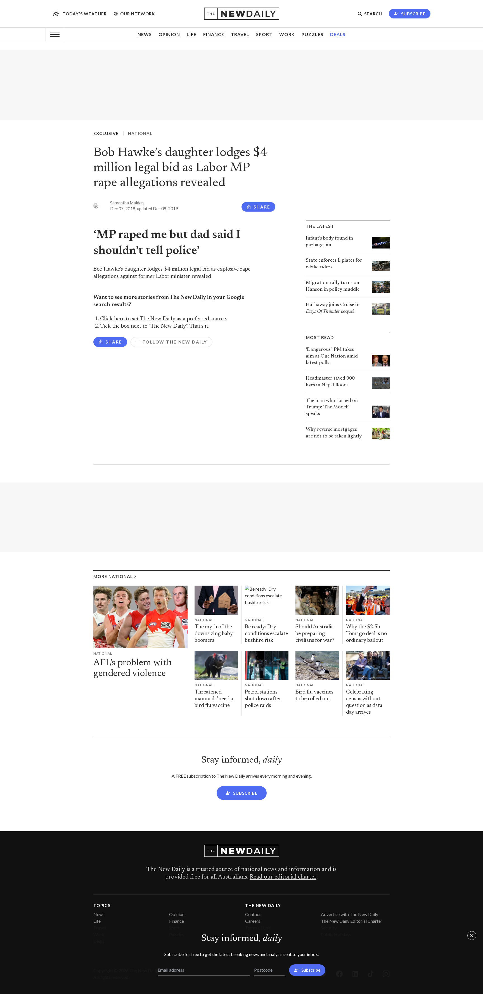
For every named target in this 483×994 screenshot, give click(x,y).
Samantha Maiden (127, 202)
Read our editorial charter (283, 877)
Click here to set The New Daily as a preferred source (163, 319)
